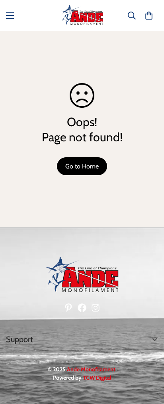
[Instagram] (95, 307)
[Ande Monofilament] (82, 15)
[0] (149, 15)
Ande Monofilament (91, 369)
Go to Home (82, 166)
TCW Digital (97, 377)
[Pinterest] (68, 307)
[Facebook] (82, 307)
